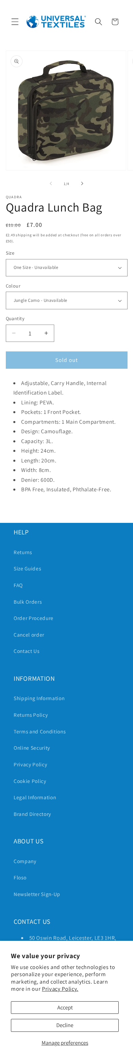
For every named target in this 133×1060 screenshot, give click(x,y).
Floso (20, 877)
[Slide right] (82, 183)
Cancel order (29, 634)
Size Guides (27, 568)
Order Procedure (34, 618)
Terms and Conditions (39, 731)
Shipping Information (39, 698)
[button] (15, 22)
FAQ (18, 585)
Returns (23, 552)
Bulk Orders (28, 601)
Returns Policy (31, 714)
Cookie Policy (30, 781)
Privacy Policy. (60, 988)
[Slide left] (50, 183)
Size (10, 253)
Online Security (32, 747)
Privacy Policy (30, 764)
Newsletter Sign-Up (37, 894)
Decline (64, 1025)
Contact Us (27, 650)
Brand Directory (32, 813)
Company (25, 861)
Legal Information (35, 797)
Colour (13, 285)
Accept (65, 1007)
